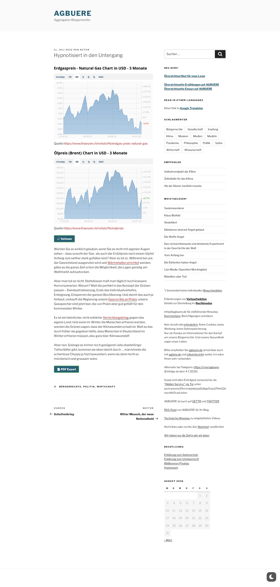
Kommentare (172, 315)
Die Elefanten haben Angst (180, 262)
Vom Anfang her (174, 255)
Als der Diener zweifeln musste (183, 185)
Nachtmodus (204, 303)
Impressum (171, 467)
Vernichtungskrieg (116, 317)
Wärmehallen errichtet (123, 263)
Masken (183, 136)
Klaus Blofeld (172, 215)
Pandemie (172, 143)
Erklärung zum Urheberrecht (181, 459)
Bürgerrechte (70, 386)
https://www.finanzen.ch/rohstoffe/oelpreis (93, 228)
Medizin (212, 136)
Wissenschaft (192, 149)
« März (168, 540)
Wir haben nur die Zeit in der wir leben (186, 435)
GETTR (196, 401)
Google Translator (191, 108)
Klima (169, 136)
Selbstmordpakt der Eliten (180, 171)
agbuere (73, 13)
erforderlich (191, 324)
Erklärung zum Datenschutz (181, 454)
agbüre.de (175, 354)
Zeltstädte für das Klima (178, 178)
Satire (218, 143)
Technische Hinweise (177, 418)
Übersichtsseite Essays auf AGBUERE (188, 88)
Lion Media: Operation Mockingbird (185, 269)
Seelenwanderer (174, 208)
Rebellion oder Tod (175, 276)
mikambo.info (195, 354)
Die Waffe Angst (174, 236)
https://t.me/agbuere (206, 367)
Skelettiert (170, 222)
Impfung (213, 129)
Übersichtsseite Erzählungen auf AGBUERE (191, 84)
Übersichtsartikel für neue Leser (184, 76)
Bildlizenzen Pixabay (176, 463)
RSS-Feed (170, 409)
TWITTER (213, 401)
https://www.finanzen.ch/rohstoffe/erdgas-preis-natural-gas (105, 143)
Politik (89, 386)
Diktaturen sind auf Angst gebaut (184, 229)
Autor (85, 49)
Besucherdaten (212, 290)
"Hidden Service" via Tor (179, 384)
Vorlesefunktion (196, 299)
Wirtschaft (106, 386)
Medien (197, 136)
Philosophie (191, 143)
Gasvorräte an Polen (122, 299)
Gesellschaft (195, 129)
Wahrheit (203, 426)
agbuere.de (195, 350)
